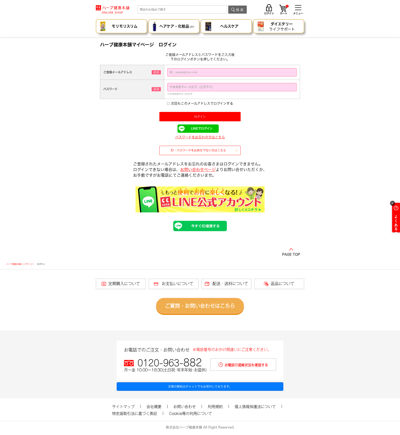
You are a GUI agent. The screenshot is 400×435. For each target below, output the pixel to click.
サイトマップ (123, 407)
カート (284, 10)
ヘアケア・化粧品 (176, 26)
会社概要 (153, 407)
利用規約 (215, 407)
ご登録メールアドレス (117, 72)
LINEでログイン (201, 128)
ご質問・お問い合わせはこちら (200, 305)
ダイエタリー (282, 26)
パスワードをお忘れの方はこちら (200, 137)
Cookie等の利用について (190, 413)
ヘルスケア (229, 26)
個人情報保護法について (255, 407)
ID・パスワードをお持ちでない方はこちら (198, 150)
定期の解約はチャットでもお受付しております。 (200, 386)
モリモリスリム (125, 26)
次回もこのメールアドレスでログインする (202, 103)
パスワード (110, 89)
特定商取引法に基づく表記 (134, 413)
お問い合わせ (184, 407)
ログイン (269, 13)
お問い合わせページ (198, 170)
